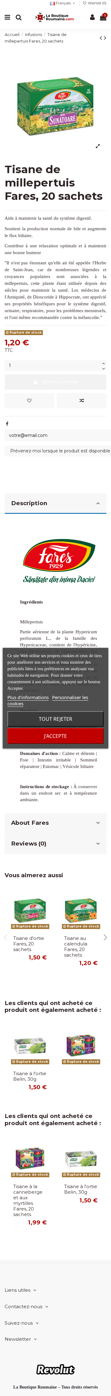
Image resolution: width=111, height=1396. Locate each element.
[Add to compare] (81, 400)
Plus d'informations (28, 697)
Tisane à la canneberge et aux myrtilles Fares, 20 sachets (28, 1200)
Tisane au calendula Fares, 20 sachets (75, 947)
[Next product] (105, 38)
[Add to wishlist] (29, 400)
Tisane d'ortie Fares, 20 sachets (28, 944)
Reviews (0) (28, 843)
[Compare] (46, 910)
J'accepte (55, 736)
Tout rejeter (55, 719)
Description (29, 503)
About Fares (30, 822)
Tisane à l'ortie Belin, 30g (29, 1076)
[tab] (55, 503)
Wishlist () (96, 3)
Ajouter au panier (60, 382)
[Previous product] (102, 38)
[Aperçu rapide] (46, 921)
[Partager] (7, 424)
